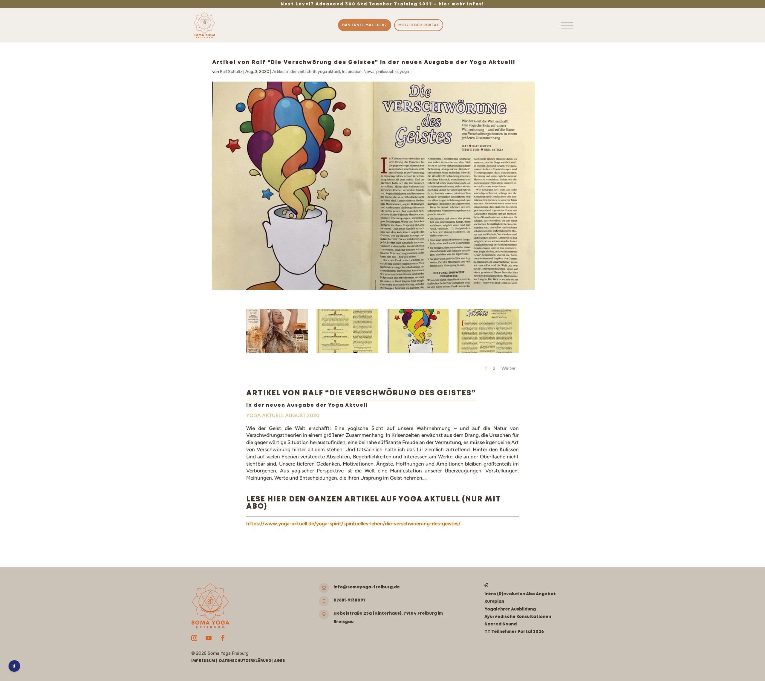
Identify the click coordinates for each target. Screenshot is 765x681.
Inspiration (352, 71)
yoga (404, 71)
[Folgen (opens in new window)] (194, 638)
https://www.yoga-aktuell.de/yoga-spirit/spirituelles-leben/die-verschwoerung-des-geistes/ (353, 524)
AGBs (279, 660)
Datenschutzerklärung (245, 660)
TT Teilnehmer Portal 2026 (514, 631)
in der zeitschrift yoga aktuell (313, 71)
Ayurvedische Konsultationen (517, 617)
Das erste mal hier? (364, 25)
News (368, 71)
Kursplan (494, 601)
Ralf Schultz (231, 71)
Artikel (278, 71)
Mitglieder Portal (418, 25)
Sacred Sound (500, 624)
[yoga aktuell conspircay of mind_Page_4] (347, 353)
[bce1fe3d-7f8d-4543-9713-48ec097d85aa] (277, 353)
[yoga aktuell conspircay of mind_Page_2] (418, 353)
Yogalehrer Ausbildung (510, 609)
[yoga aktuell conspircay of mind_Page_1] (487, 353)
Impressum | (205, 660)
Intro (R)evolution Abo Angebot (520, 594)
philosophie (387, 71)
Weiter (508, 368)
